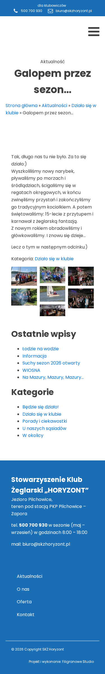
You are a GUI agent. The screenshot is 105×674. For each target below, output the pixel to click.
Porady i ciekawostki (44, 421)
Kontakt (25, 614)
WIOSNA (31, 370)
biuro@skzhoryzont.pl (46, 544)
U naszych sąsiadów (44, 428)
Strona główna (22, 105)
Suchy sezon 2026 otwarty (51, 363)
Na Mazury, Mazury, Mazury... (53, 377)
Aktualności (54, 105)
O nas (23, 589)
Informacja (34, 356)
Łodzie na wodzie (40, 349)
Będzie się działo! (40, 407)
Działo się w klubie (54, 259)
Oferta (24, 602)
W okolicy (32, 435)
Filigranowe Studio (78, 661)
